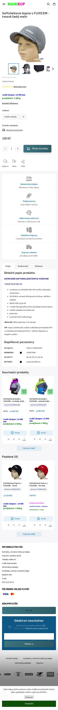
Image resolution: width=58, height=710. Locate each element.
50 (33, 357)
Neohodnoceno (20, 87)
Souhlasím (29, 703)
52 (36, 357)
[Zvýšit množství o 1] (18, 149)
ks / (29, 610)
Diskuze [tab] (39, 266)
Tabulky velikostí (9, 559)
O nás (4, 578)
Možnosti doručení (14, 130)
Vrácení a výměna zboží (11, 555)
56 (41, 357)
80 (8, 439)
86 (14, 439)
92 (19, 439)
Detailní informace (10, 103)
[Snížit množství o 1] (5, 149)
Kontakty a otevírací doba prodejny (37, 658)
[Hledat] (48, 4)
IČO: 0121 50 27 (8, 582)
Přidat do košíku (40, 148)
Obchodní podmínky (10, 567)
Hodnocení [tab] (23, 266)
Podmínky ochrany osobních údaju (15, 571)
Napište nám (7, 574)
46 (27, 357)
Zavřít (51, 171)
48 (30, 357)
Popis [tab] (8, 266)
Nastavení (29, 697)
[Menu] (4, 4)
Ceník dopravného (9, 563)
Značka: (8, 81)
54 (39, 357)
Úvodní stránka (12, 658)
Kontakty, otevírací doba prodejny (16, 552)
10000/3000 (31, 352)
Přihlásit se (29, 644)
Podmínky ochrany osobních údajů (37, 628)
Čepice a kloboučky (34, 348)
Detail (17, 433)
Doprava (39, 663)
